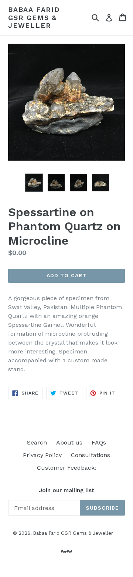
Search (37, 442)
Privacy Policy (42, 455)
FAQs (99, 442)
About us (69, 442)
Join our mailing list (66, 490)
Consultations (90, 455)
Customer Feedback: (66, 467)
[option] (34, 183)
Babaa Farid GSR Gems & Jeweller (34, 17)
